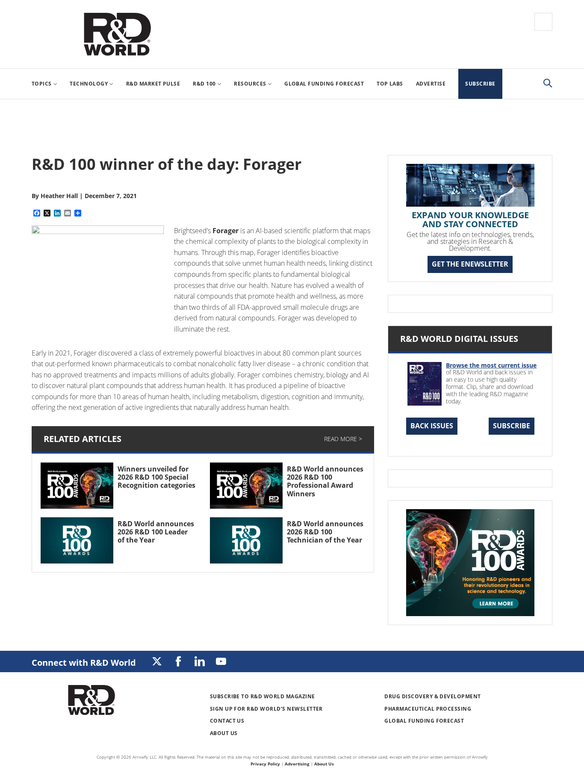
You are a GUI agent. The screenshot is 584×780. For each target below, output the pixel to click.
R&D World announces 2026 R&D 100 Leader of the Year (156, 532)
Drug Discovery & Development (432, 696)
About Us (224, 733)
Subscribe (511, 425)
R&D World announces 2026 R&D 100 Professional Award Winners (325, 481)
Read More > (343, 439)
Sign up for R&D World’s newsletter (266, 708)
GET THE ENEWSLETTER (470, 264)
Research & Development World (117, 34)
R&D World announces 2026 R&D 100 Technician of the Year (325, 532)
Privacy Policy (265, 764)
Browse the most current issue (491, 365)
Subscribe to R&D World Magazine (262, 696)
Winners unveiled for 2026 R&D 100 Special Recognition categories (156, 477)
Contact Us (227, 720)
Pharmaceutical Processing (427, 708)
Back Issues (431, 425)
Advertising (297, 764)
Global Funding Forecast (424, 720)
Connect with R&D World (84, 662)
